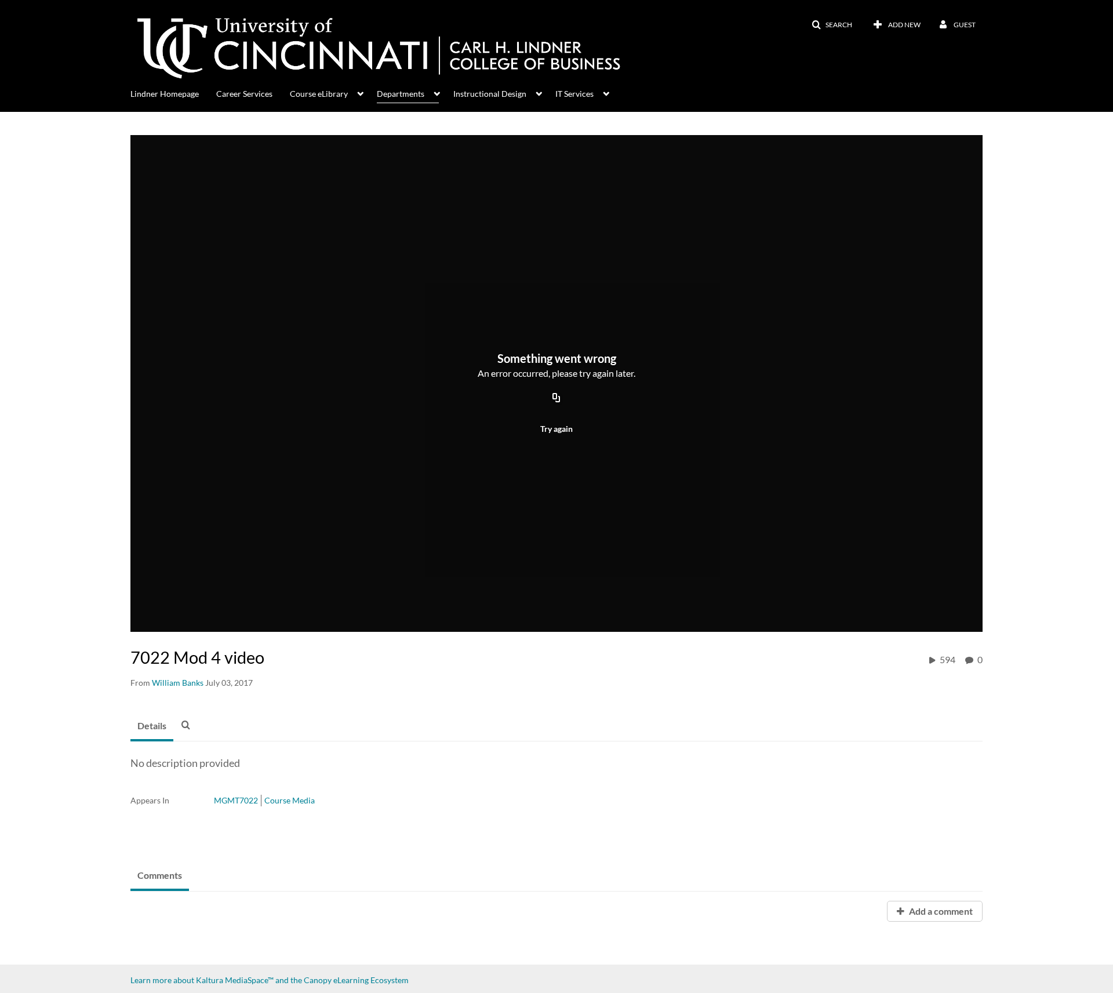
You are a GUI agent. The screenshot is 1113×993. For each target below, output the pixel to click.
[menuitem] (173, 92)
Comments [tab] (159, 875)
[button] (832, 24)
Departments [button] (400, 94)
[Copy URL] (556, 398)
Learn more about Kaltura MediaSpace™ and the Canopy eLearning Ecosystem (269, 980)
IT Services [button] (574, 94)
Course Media (289, 800)
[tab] (151, 726)
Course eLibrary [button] (319, 94)
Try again (556, 429)
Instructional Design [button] (489, 94)
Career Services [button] (244, 94)
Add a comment (940, 910)
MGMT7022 (236, 800)
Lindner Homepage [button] (164, 94)
